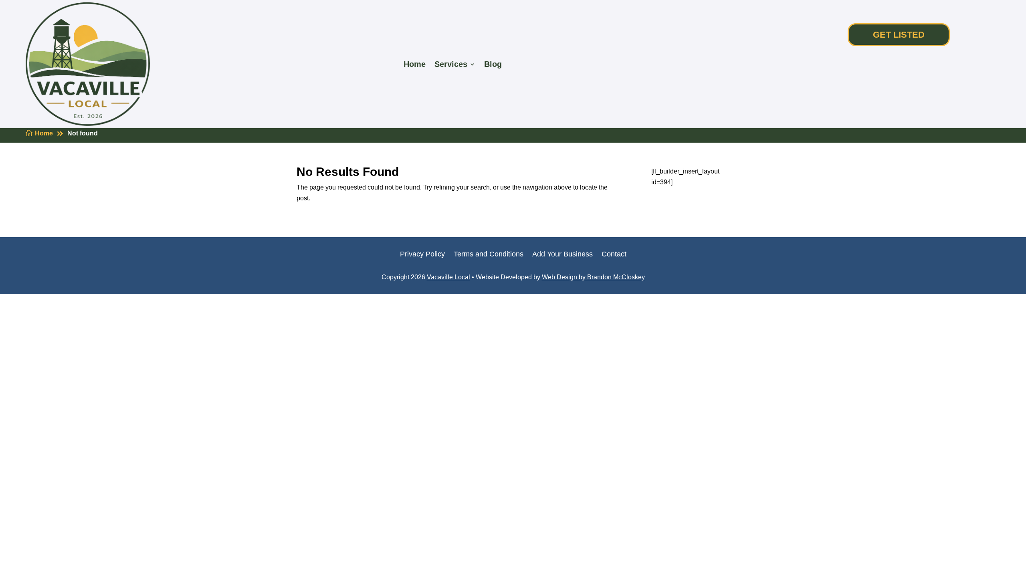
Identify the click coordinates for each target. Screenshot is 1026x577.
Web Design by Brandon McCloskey (593, 277)
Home (415, 64)
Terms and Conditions (488, 254)
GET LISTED (899, 35)
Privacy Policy (422, 254)
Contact (614, 254)
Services (450, 64)
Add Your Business (562, 254)
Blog (493, 64)
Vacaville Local (448, 277)
